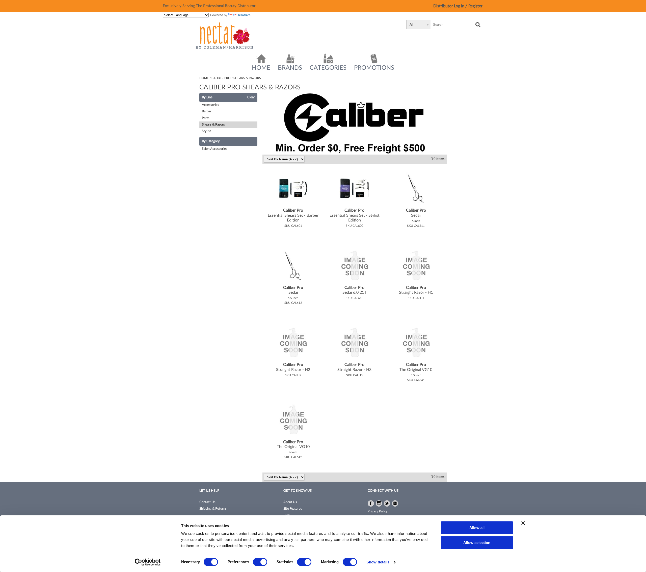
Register (475, 6)
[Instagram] (379, 503)
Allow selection (476, 542)
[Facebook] (371, 503)
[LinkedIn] (395, 503)
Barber (206, 111)
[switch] (260, 562)
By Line (207, 97)
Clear (251, 97)
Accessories (210, 105)
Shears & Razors (213, 124)
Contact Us (207, 502)
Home (261, 68)
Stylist (206, 131)
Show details (377, 562)
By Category (211, 141)
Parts (205, 118)
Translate (244, 15)
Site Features (292, 508)
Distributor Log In (449, 6)
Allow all (476, 528)
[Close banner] (523, 523)
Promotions (374, 68)
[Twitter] (387, 503)
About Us (290, 502)
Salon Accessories (214, 149)
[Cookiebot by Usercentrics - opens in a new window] (148, 562)
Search (477, 24)
